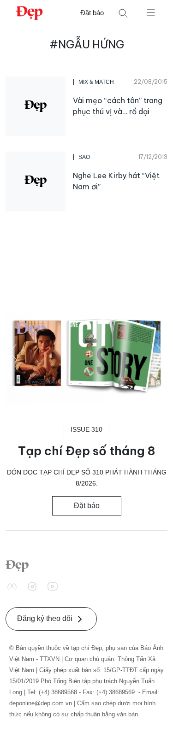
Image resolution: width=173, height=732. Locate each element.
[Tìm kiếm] (123, 13)
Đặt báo (92, 13)
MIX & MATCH (96, 82)
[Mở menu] (151, 12)
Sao (84, 157)
